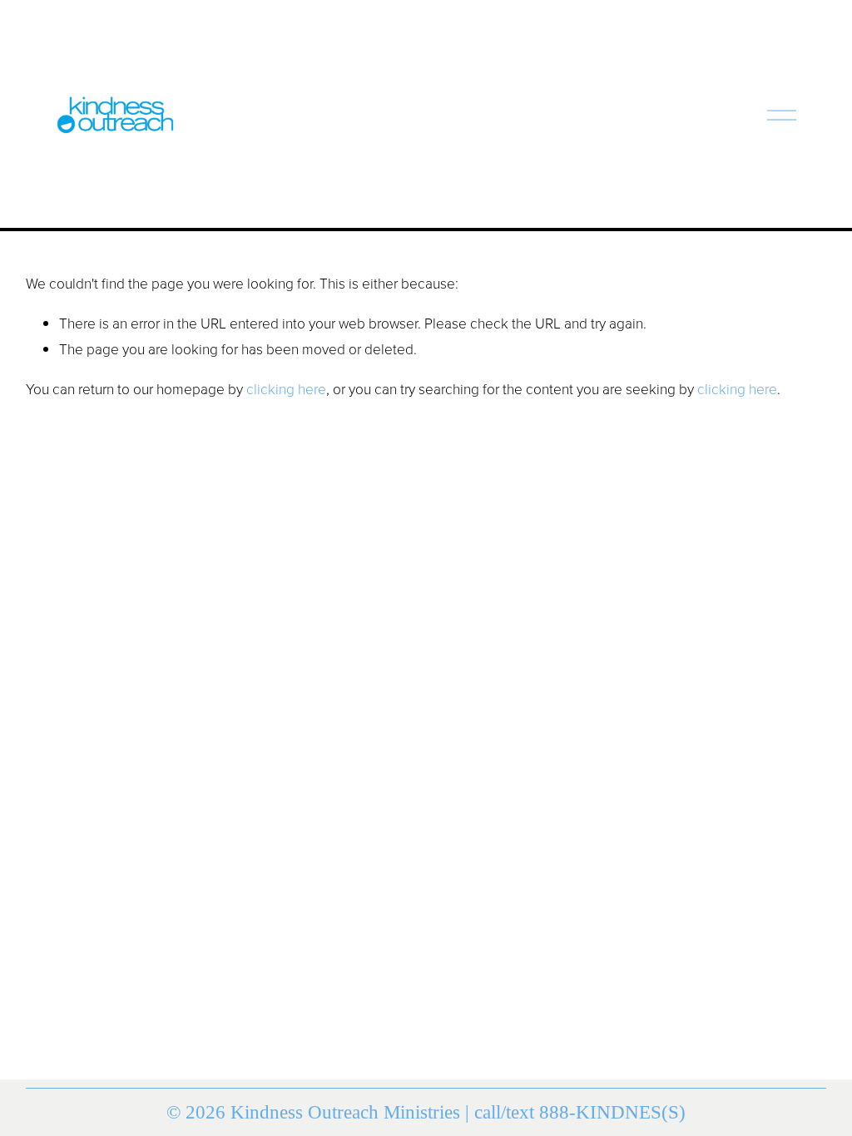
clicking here (286, 388)
